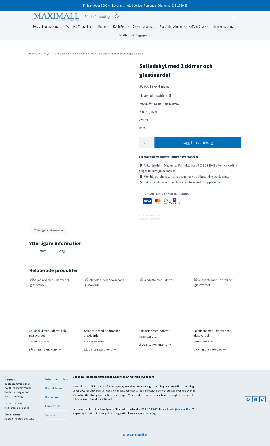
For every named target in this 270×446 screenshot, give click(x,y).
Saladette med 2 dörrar (154, 331)
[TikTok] (262, 399)
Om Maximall (53, 406)
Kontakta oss (53, 388)
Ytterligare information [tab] (49, 230)
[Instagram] (255, 399)
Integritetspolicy (56, 379)
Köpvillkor (52, 397)
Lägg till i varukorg (197, 142)
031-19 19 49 (149, 409)
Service (50, 415)
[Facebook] (248, 399)
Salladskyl (155, 218)
